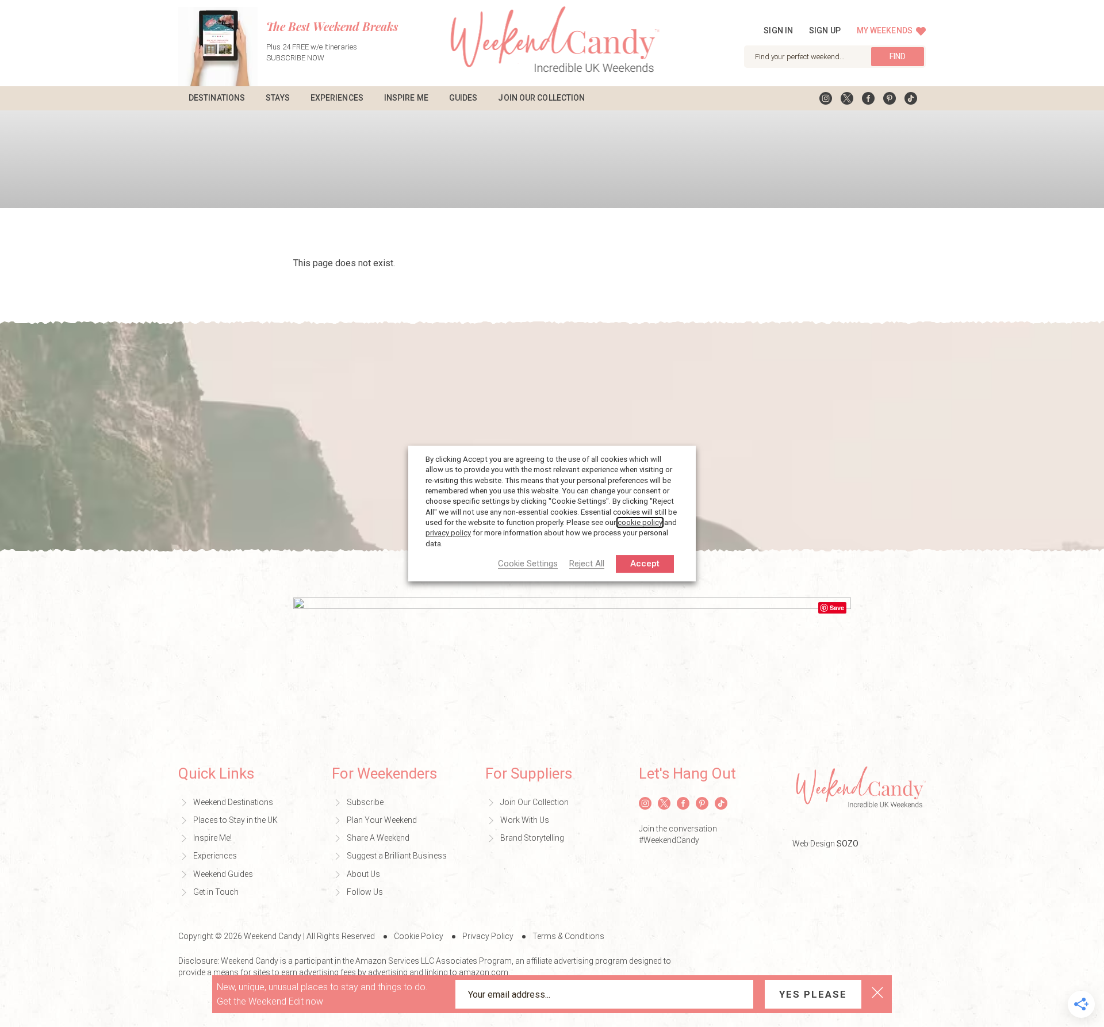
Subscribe (365, 802)
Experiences (336, 97)
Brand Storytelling (532, 837)
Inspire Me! (212, 837)
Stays (278, 97)
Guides (463, 97)
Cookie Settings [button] (528, 564)
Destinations (217, 97)
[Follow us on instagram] (825, 98)
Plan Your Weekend (382, 820)
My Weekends (885, 30)
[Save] (572, 668)
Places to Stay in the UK (235, 820)
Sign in (778, 30)
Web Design (825, 843)
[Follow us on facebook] (868, 98)
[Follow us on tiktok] (910, 98)
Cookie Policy (418, 936)
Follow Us (365, 891)
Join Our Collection (541, 97)
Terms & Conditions (568, 936)
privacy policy (448, 532)
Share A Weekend (378, 837)
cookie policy (640, 522)
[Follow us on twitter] (847, 98)
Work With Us (524, 820)
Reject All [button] (586, 564)
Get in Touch (216, 891)
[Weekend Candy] (552, 42)
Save (837, 607)
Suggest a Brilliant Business (397, 855)
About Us (363, 874)
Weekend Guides (223, 874)
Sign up (825, 30)
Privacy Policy (487, 936)
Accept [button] (645, 563)
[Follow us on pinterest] (889, 98)
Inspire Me (406, 97)
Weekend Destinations (233, 802)
